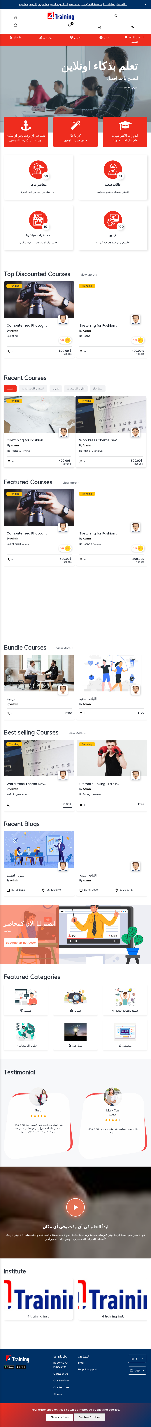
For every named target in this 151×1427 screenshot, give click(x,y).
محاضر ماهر (38, 184)
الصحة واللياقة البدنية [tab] (33, 388)
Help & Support (87, 1369)
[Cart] (69, 24)
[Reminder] (68, 285)
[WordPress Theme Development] (112, 758)
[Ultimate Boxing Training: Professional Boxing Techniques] (39, 758)
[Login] (99, 26)
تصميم (77, 37)
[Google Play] (9, 1367)
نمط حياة (18, 37)
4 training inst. (38, 1316)
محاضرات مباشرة (38, 235)
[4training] (60, 16)
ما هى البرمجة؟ (90, 875)
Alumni (57, 1394)
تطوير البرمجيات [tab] (76, 388)
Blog (81, 1363)
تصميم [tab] (10, 388)
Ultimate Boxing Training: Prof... (27, 784)
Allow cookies (59, 1417)
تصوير (107, 37)
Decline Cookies (90, 1417)
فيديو (112, 235)
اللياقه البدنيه (15, 698)
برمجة (83, 698)
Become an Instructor (21, 943)
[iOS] (21, 1367)
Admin (14, 330)
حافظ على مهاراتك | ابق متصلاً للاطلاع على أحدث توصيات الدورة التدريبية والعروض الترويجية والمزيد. (73, 4)
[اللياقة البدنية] (39, 849)
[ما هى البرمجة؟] (112, 849)
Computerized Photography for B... (27, 533)
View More (87, 275)
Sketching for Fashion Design (27, 325)
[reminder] (68, 493)
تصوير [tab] (55, 388)
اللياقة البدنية (15, 875)
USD (137, 1370)
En (138, 1358)
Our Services (61, 1380)
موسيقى (47, 37)
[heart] (68, 500)
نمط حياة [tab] (98, 388)
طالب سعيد (113, 184)
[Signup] (132, 26)
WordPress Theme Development (99, 325)
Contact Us (60, 1374)
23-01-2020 (18, 890)
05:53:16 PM (126, 890)
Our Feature (61, 1387)
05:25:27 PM (53, 890)
